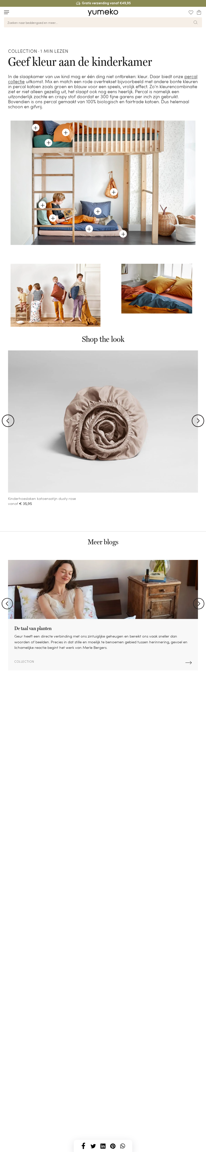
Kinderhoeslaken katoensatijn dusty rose (42, 498)
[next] (198, 421)
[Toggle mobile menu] (6, 12)
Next (198, 603)
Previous (7, 603)
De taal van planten (33, 628)
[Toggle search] (16, 12)
